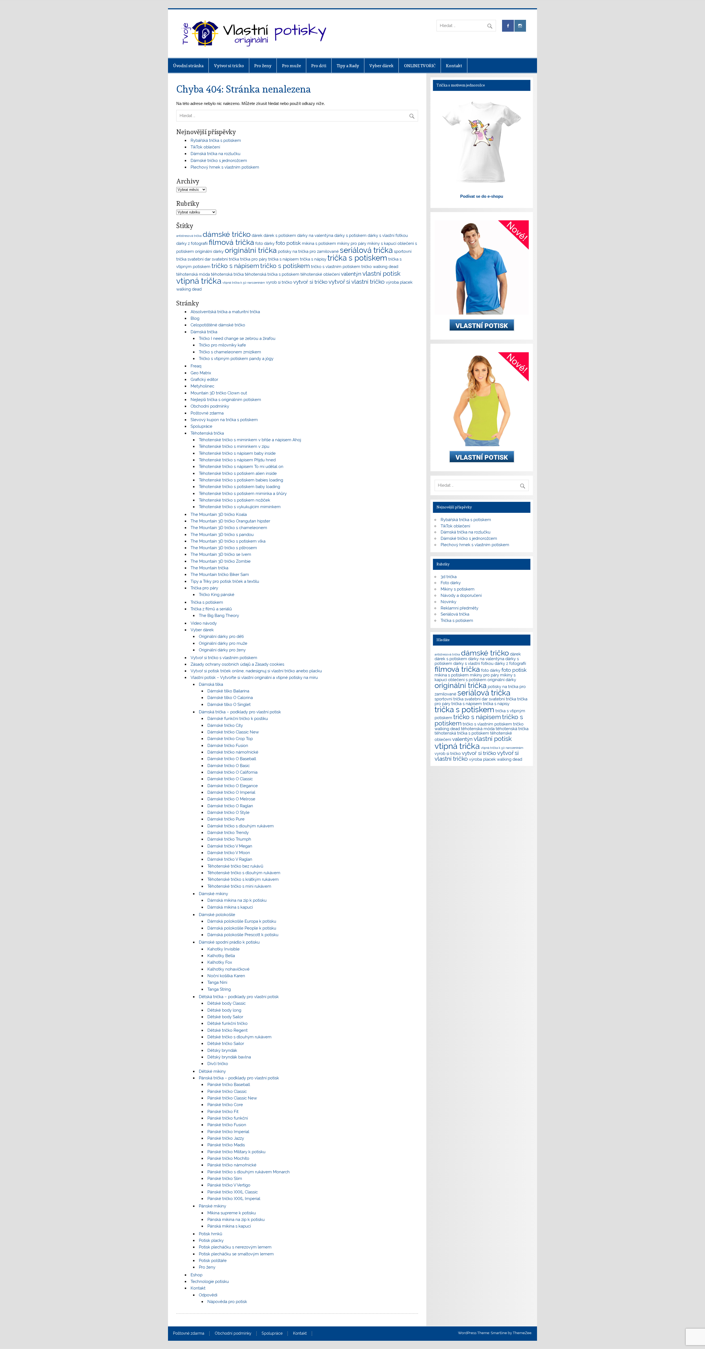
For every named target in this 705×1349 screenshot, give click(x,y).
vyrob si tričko (279, 282)
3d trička (449, 576)
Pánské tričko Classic (227, 1091)
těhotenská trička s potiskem (272, 274)
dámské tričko (227, 234)
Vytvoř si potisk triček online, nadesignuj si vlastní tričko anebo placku (256, 670)
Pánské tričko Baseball (228, 1084)
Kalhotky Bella (221, 955)
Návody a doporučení (461, 595)
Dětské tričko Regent (227, 1030)
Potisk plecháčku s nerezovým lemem (235, 1247)
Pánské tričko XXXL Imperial (233, 1198)
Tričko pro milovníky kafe (222, 345)
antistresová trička (189, 235)
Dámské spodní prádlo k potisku (229, 942)
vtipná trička (198, 281)
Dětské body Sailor (225, 1016)
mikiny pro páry (351, 243)
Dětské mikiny (212, 1071)
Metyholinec (202, 386)
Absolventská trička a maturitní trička (225, 311)
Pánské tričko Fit (222, 1111)
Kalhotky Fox (219, 962)
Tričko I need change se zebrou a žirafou (237, 338)
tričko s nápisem (235, 265)
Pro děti (318, 65)
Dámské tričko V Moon (228, 852)
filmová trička (231, 242)
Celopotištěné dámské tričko (218, 325)
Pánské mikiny (212, 1206)
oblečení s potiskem (467, 679)
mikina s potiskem (319, 243)
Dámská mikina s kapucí (230, 907)
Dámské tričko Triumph (229, 839)
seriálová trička (366, 250)
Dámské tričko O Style (228, 812)
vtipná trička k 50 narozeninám (244, 282)
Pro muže (291, 65)
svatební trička (225, 259)
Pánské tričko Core (225, 1104)
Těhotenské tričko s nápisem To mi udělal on (241, 466)
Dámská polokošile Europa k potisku (241, 921)
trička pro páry (253, 259)
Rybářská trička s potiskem (216, 140)
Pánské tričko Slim (224, 1178)
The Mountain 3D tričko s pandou (222, 534)
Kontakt (454, 65)
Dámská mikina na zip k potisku (237, 900)
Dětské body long (224, 1010)
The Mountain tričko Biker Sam (220, 574)
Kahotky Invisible (223, 949)
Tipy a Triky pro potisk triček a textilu (225, 581)
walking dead (189, 289)
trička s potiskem (357, 257)
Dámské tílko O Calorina (230, 697)
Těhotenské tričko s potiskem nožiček (234, 500)
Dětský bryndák (222, 1050)
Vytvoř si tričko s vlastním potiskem (224, 657)
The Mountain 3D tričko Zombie (221, 561)
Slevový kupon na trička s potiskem (224, 419)
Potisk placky (211, 1240)
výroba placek (399, 282)
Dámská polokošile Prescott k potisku (242, 934)
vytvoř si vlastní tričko (357, 281)
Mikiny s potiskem (457, 589)
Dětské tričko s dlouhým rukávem (239, 1036)
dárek (257, 235)
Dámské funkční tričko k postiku (237, 718)
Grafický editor (204, 379)
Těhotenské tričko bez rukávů (235, 866)
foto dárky (265, 243)
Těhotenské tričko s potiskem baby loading (239, 486)
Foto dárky (451, 582)
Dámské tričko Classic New (233, 732)
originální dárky (209, 251)
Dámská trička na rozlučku (215, 153)
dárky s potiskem (350, 235)
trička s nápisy (313, 259)
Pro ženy (263, 65)
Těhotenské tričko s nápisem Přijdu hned (237, 459)
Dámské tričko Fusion (227, 745)
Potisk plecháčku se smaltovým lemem (236, 1254)
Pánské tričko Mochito (228, 1158)
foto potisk (288, 243)
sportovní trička (449, 698)
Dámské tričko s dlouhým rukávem (240, 826)
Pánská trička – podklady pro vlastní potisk (239, 1078)
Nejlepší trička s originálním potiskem (226, 399)
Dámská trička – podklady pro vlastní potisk (240, 711)
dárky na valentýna (315, 235)
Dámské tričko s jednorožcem (219, 160)
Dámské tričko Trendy (228, 832)
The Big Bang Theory (219, 615)
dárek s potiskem (280, 235)
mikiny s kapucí (381, 243)
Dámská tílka (211, 684)
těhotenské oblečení (320, 274)
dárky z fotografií (192, 243)
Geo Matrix (201, 372)
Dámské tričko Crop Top (230, 738)
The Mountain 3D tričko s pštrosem (224, 547)
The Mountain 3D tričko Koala (219, 514)
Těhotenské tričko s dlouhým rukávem (243, 872)
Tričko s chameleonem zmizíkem (230, 352)
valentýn (351, 274)
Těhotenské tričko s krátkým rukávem (243, 879)
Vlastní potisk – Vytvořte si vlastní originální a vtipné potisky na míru (254, 677)
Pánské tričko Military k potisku (236, 1151)
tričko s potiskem (285, 265)
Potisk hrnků (210, 1233)
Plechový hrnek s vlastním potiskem (225, 167)
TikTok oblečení (205, 147)
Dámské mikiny (213, 893)
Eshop (196, 1274)
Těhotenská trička (207, 433)
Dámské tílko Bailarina (228, 691)
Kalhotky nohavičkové (228, 969)
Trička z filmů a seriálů (211, 608)
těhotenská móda (193, 274)
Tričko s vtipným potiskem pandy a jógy (236, 358)
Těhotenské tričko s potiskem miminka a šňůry (243, 493)
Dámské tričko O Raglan (230, 805)
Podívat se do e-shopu (481, 196)
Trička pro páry (204, 588)
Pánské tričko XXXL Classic (232, 1192)
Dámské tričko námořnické (232, 752)
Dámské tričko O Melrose (231, 799)
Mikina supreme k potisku (231, 1212)
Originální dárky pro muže (223, 643)
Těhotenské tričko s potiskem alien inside (238, 473)
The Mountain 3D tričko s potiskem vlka (228, 541)
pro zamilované (324, 251)
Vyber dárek (381, 65)
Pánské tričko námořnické (231, 1165)
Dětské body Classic (226, 1003)
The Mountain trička (209, 567)
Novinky (448, 601)
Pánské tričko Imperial (228, 1131)
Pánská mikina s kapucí (229, 1226)
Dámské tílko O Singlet (229, 704)
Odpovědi (208, 1295)
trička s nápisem (283, 259)
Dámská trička (204, 331)
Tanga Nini (217, 982)
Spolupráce (201, 426)
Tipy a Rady (348, 65)
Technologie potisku (210, 1281)
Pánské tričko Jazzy (225, 1138)
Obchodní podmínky (210, 406)
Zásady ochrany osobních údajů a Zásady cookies (237, 664)
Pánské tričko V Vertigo (228, 1185)
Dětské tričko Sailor (225, 1043)
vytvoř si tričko (310, 282)
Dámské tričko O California (232, 772)
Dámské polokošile (217, 914)
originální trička (251, 250)
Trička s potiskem (207, 602)
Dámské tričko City (225, 725)
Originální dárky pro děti (221, 636)
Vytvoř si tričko (229, 65)
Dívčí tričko (217, 1063)
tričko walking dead (379, 266)
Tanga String (219, 989)
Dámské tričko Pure (226, 819)
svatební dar (199, 259)
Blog (195, 318)
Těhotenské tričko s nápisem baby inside (237, 453)
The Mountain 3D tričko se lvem (221, 554)
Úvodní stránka (188, 65)
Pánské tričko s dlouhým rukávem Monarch (248, 1171)
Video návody (204, 623)
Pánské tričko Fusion (226, 1124)
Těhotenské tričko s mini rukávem (239, 886)
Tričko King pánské (216, 594)
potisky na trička (293, 251)
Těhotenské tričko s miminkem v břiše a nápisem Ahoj (250, 439)
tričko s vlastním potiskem (335, 266)
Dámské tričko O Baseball (231, 758)
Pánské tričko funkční (227, 1118)
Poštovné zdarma (207, 413)
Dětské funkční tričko (227, 1023)
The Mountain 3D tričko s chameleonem (229, 527)
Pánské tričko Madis (226, 1144)
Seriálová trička (455, 614)
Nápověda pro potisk (227, 1301)
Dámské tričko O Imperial (231, 792)
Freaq (196, 366)
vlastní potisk (381, 273)
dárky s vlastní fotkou (388, 235)
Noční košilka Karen (226, 975)
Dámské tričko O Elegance (232, 785)
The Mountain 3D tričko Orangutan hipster (230, 521)
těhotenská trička (227, 274)
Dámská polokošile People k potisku (241, 928)
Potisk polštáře (213, 1260)
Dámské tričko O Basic (228, 765)
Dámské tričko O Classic (230, 778)
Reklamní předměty (459, 608)
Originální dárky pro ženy (222, 650)
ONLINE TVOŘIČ (420, 65)
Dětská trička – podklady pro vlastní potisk (239, 996)
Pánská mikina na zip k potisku (236, 1219)
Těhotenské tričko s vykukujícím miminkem (240, 506)
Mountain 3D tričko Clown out (219, 393)
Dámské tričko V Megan (229, 846)
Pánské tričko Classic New (232, 1098)
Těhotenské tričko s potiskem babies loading (241, 480)
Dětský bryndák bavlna (229, 1057)
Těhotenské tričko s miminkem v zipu (234, 446)
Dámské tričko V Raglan (229, 859)
